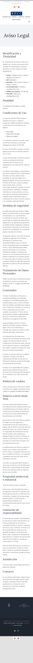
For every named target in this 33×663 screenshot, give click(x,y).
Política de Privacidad (13, 134)
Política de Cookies (12, 136)
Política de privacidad (9, 623)
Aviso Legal (9, 132)
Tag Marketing (18, 625)
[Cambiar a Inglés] (19, 7)
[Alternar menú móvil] (29, 22)
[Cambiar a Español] (14, 638)
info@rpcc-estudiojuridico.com (21, 2)
